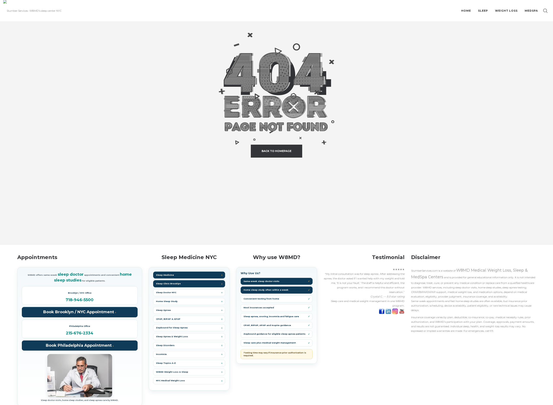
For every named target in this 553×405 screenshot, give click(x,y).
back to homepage (276, 151)
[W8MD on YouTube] (402, 311)
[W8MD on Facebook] (382, 311)
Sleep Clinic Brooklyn (168, 283)
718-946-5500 (80, 300)
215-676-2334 (79, 333)
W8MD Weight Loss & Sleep (172, 372)
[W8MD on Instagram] (395, 311)
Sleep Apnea (163, 310)
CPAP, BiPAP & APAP (168, 319)
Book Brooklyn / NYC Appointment (79, 312)
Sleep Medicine (165, 275)
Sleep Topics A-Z (166, 363)
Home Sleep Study (167, 301)
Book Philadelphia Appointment (79, 345)
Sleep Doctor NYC (166, 292)
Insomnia (161, 354)
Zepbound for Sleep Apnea (172, 327)
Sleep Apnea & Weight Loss (172, 336)
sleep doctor (71, 274)
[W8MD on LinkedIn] (389, 311)
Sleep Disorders (165, 345)
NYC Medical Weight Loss (170, 380)
